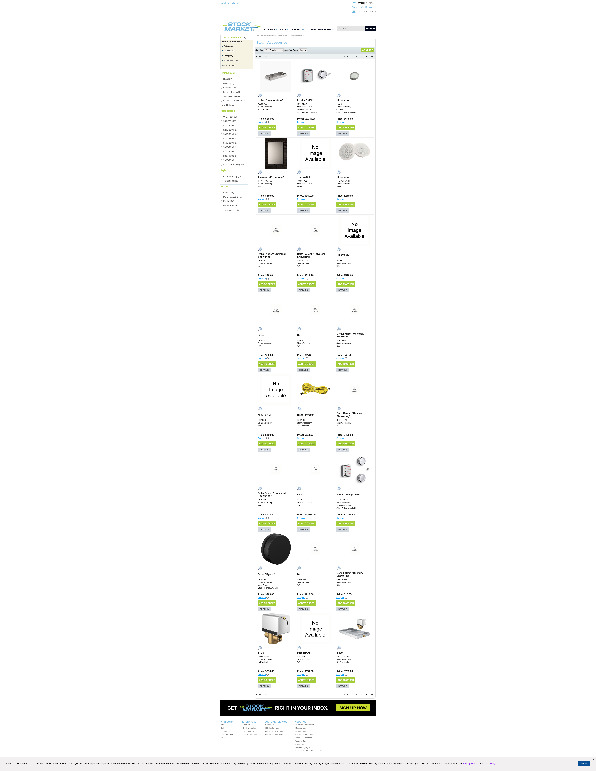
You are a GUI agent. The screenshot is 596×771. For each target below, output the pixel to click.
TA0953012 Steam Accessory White (304, 184)
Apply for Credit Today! (363, 7)
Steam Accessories (230, 60)
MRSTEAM (342, 255)
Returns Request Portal (274, 734)
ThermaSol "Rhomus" (271, 177)
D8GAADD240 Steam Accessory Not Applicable (265, 659)
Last (371, 56)
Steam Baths (228, 51)
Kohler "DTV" (305, 100)
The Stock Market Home (265, 36)
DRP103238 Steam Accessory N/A (343, 343)
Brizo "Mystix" (305, 415)
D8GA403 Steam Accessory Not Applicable (304, 423)
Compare (262, 122)
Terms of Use (300, 741)
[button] (593, 759)
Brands (223, 738)
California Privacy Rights (304, 734)
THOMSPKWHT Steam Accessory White (343, 184)
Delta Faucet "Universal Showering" (272, 255)
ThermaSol (342, 100)
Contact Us (269, 725)
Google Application (250, 734)
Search (370, 28)
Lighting (297, 29)
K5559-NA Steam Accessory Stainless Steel (265, 107)
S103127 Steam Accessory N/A (343, 263)
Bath (283, 29)
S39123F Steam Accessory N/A (304, 659)
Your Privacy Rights (302, 748)
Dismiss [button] (583, 763)
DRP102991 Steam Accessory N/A (304, 343)
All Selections (228, 66)
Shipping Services (272, 728)
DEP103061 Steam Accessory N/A (265, 263)
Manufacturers (300, 728)
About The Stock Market (304, 725)
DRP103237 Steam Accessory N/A (343, 582)
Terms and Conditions (303, 738)
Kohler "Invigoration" (270, 100)
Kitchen (269, 29)
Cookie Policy (300, 744)
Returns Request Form (274, 731)
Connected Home (319, 29)
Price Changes (248, 731)
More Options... (228, 105)
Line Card (246, 725)
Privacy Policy (300, 731)
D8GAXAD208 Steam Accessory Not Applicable (343, 659)
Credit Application (249, 728)
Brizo (261, 335)
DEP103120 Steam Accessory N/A (343, 423)
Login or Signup (230, 3)
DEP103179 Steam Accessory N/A (265, 503)
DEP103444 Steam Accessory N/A (304, 582)
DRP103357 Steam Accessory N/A (265, 343)
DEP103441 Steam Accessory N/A (304, 503)
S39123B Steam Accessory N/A (265, 423)
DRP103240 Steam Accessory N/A (304, 263)
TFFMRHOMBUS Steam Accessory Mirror (265, 184)
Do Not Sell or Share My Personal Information (312, 751)
